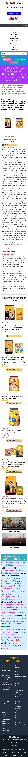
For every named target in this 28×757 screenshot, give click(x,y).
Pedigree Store (19, 699)
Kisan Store (5, 728)
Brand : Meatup (14, 547)
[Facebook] (10, 737)
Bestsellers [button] (14, 62)
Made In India (5, 723)
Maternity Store (6, 680)
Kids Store (4, 725)
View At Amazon (11, 139)
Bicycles (4, 672)
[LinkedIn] (18, 737)
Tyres (16, 710)
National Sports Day (7, 665)
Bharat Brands (6, 749)
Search (3, 56)
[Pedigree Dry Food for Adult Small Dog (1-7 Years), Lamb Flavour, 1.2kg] (14, 383)
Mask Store (18, 713)
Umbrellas (17, 715)
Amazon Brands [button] (20, 59)
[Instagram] (15, 737)
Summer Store (19, 720)
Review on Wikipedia (20, 724)
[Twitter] (12, 737)
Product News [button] (14, 13)
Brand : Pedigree (14, 531)
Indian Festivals (19, 688)
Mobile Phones (19, 701)
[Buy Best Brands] (14, 2)
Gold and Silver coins (20, 676)
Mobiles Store (18, 683)
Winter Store (18, 717)
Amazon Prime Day (7, 730)
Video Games (5, 689)
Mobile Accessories (7, 716)
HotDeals (17, 722)
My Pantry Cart (16, 749)
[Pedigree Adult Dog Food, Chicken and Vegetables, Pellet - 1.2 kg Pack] (14, 417)
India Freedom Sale (7, 668)
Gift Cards (17, 674)
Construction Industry (15, 752)
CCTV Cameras (6, 677)
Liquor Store (18, 685)
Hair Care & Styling (7, 687)
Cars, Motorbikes (6, 675)
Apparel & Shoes (6, 670)
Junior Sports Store (7, 684)
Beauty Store (5, 682)
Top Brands (5, 733)
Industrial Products (6, 710)
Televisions (18, 703)
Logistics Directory (17, 755)
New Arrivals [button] (6, 59)
